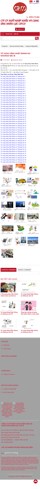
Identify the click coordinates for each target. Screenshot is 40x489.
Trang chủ (9, 34)
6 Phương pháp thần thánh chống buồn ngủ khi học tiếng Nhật (9, 294)
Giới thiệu (6, 345)
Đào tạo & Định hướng (9, 385)
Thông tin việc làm (9, 374)
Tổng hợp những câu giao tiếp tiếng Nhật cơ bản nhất (30, 313)
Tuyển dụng (6, 348)
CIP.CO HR (4, 341)
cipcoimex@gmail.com (11, 453)
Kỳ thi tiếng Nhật (8, 392)
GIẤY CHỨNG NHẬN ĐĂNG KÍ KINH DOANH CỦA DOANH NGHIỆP (19, 410)
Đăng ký (20, 29)
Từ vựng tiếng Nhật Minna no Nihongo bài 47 (29, 331)
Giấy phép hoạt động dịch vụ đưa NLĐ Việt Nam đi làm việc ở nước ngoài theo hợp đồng (7, 413)
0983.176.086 (34, 17)
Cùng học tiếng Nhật (9, 389)
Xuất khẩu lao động (9, 356)
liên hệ (16, 34)
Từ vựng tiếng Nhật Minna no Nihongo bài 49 (9, 313)
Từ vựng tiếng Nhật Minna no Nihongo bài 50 (29, 294)
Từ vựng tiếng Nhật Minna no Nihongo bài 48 (9, 331)
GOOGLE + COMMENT (24, 270)
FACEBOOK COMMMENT (8, 270)
